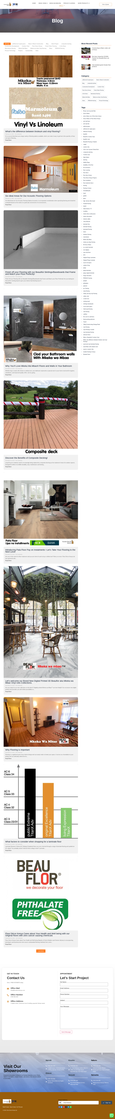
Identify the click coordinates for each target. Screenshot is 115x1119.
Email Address (64, 988)
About (61, 5)
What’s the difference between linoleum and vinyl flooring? (32, 131)
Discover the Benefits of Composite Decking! (26, 458)
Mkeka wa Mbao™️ (55, 3)
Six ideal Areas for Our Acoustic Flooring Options (28, 196)
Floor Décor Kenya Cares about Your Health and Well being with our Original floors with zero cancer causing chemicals (37, 934)
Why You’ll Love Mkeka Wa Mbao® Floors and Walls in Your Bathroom (38, 366)
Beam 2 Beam (43, 3)
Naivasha (94, 1075)
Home (34, 3)
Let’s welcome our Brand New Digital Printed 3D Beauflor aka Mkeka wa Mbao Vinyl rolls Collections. (39, 682)
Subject (62, 1000)
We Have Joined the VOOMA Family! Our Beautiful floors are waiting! (100, 58)
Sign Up (108, 1102)
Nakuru (94, 1060)
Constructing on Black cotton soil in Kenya (101, 48)
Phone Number (64, 994)
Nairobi (49, 1060)
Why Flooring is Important (17, 750)
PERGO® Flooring (69, 3)
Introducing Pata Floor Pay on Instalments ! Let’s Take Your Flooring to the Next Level (40, 551)
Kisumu (71, 1060)
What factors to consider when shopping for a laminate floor (33, 842)
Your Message (64, 1006)
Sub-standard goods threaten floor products (101, 65)
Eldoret (49, 1073)
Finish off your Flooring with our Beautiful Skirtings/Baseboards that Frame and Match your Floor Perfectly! (40, 273)
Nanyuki (71, 1075)
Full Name (63, 982)
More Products (83, 3)
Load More (41, 951)
